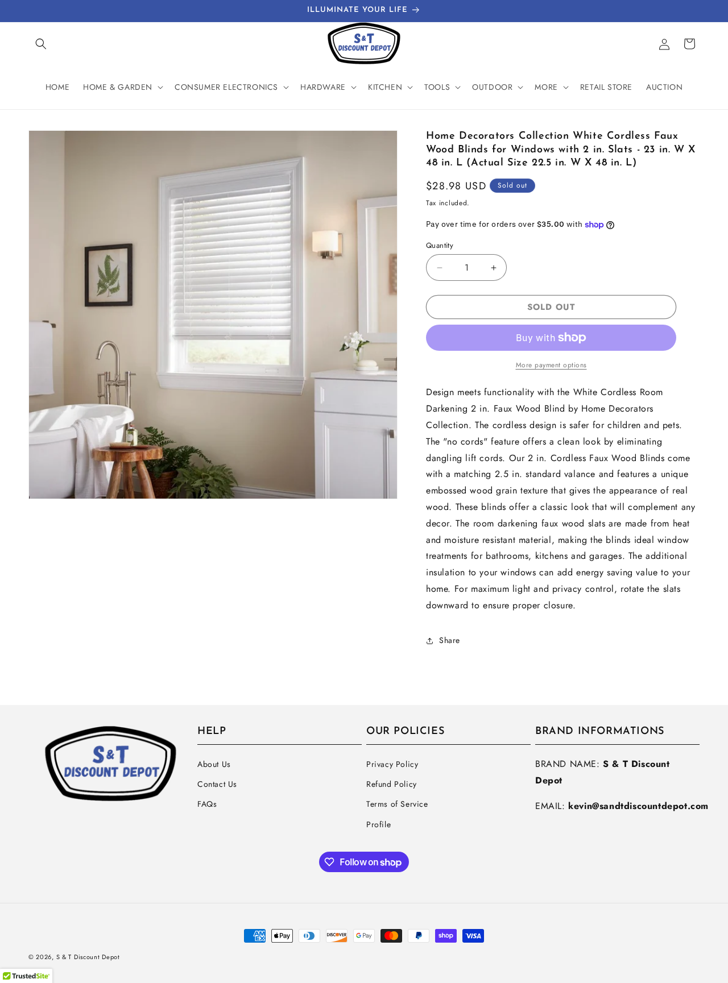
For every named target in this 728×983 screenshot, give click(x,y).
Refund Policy (391, 784)
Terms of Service (397, 804)
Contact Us (217, 784)
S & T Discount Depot (88, 956)
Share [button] (449, 640)
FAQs (207, 804)
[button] (40, 43)
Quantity (439, 245)
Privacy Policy (392, 764)
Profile (378, 824)
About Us (214, 764)
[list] (213, 314)
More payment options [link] (551, 365)
